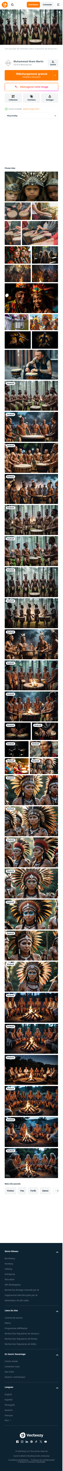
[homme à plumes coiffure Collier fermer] (19, 864)
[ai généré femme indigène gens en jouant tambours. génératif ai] (18, 297)
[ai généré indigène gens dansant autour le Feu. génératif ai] (18, 316)
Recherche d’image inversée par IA (22, 1422)
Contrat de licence (14, 1450)
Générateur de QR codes (17, 1432)
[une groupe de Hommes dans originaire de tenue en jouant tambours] (31, 492)
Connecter (47, 4)
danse (45, 1322)
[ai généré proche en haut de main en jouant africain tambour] (18, 828)
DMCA (8, 1455)
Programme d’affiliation (16, 1460)
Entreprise (10, 1406)
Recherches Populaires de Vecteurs (22, 1465)
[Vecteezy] (5, 5)
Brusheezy (10, 1390)
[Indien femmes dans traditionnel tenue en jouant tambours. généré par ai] (17, 881)
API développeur (13, 1417)
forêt (33, 1322)
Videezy (8, 1401)
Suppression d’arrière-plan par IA (21, 1427)
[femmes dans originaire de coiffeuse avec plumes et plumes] (19, 898)
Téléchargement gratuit (31, 75)
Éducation (10, 1411)
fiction (10, 1322)
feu (22, 1322)
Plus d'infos (12, 114)
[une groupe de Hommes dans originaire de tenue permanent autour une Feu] (31, 772)
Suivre (53, 64)
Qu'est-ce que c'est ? (31, 109)
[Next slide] (51, 1322)
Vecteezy (9, 1396)
